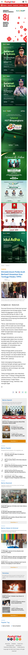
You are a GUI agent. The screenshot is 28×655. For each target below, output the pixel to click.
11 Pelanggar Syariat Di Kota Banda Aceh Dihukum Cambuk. (12, 551)
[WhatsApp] (17, 639)
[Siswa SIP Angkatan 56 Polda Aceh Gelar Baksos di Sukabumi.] (14, 496)
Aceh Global (16, 649)
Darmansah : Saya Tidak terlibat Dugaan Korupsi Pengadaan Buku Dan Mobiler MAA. (15, 477)
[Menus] (2, 1)
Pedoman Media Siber (10, 647)
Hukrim (3, 269)
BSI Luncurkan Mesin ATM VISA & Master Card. (16, 460)
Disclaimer (18, 645)
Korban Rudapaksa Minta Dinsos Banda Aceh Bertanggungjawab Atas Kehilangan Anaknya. (18, 602)
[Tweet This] (16, 392)
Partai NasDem (17, 626)
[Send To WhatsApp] (25, 392)
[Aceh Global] (9, 1)
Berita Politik (6, 626)
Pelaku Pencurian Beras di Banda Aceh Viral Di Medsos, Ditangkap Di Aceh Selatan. (13, 562)
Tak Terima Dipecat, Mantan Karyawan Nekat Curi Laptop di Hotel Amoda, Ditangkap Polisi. (13, 557)
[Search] (26, 2)
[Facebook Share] (13, 392)
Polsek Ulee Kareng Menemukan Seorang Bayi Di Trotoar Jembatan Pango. (16, 466)
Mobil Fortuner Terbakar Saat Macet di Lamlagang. (13, 596)
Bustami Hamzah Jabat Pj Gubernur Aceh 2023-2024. (14, 455)
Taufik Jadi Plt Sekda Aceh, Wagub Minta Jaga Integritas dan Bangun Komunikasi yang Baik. (18, 435)
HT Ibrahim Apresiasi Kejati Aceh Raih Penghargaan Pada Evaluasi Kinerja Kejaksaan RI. (13, 512)
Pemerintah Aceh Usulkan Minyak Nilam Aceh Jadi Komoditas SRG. (13, 517)
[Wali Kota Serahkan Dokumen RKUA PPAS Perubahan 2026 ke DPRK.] (14, 412)
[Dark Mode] (23, 2)
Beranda (7, 643)
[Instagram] (14, 639)
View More (13, 441)
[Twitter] (11, 639)
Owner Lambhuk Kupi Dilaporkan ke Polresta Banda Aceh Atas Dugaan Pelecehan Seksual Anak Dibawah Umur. (18, 609)
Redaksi (14, 643)
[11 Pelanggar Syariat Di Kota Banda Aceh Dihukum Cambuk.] (14, 541)
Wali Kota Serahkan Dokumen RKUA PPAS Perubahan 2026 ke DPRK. (13, 422)
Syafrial (6, 279)
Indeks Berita (20, 647)
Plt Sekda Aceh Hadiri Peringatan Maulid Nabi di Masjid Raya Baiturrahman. (18, 428)
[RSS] (20, 639)
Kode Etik (20, 643)
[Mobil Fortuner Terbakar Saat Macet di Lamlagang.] (14, 586)
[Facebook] (8, 639)
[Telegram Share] (22, 392)
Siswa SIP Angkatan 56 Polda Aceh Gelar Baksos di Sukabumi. (14, 506)
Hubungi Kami (10, 645)
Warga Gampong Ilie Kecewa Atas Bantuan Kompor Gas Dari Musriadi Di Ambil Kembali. (15, 471)
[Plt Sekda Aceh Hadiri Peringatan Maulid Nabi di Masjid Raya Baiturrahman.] (6, 428)
